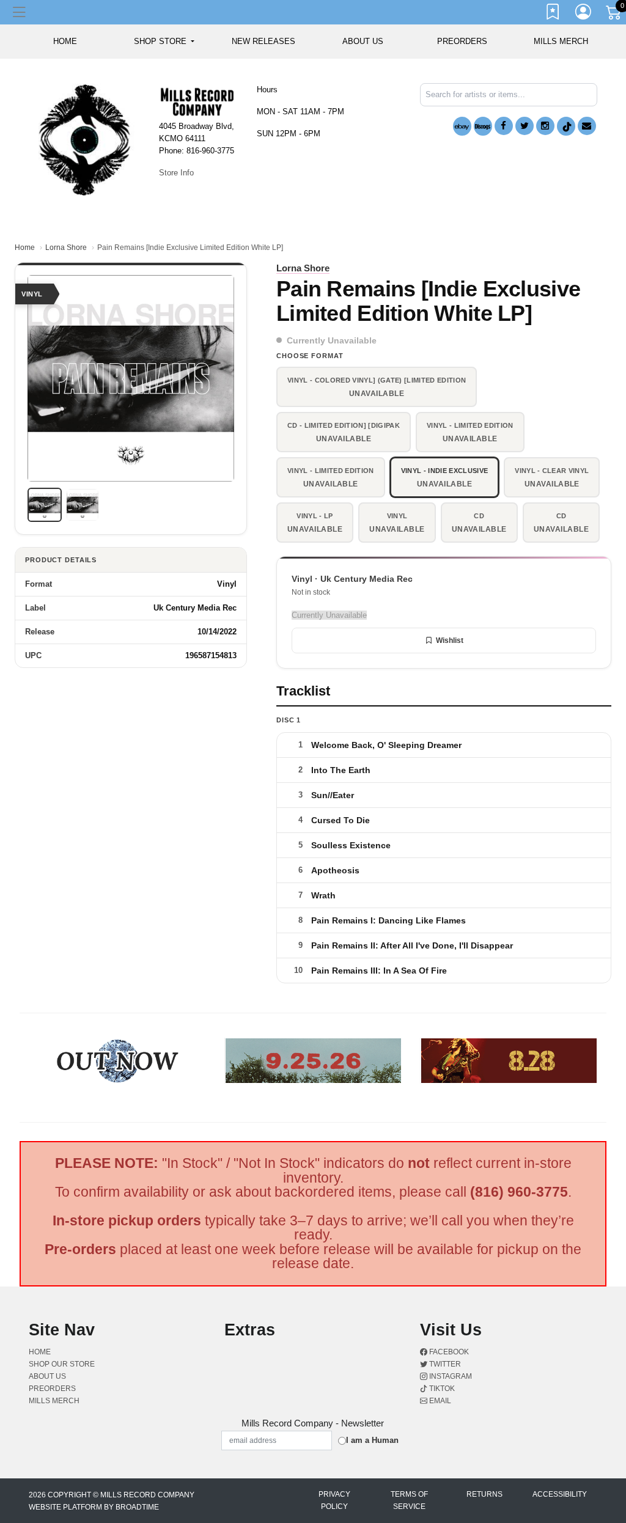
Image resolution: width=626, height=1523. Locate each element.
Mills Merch (561, 41)
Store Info (176, 172)
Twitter (444, 1364)
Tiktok (441, 1388)
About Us (362, 41)
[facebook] (503, 126)
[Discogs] (483, 126)
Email (439, 1400)
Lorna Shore (66, 247)
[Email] (586, 126)
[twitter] (524, 126)
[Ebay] (462, 126)
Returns (484, 1494)
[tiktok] (566, 126)
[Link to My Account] (583, 14)
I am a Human (372, 1440)
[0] (614, 15)
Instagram (449, 1376)
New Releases (263, 41)
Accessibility (559, 1494)
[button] (164, 42)
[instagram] (545, 126)
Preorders (462, 41)
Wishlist (449, 640)
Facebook (448, 1352)
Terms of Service (409, 1500)
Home (25, 247)
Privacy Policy (334, 1500)
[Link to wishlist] (553, 14)
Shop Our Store (62, 1364)
